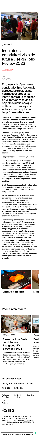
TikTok (30, 383)
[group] (16, 282)
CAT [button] (18, 4)
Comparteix (7, 70)
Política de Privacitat (5, 396)
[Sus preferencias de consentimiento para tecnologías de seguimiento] (35, 433)
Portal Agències (5, 402)
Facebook (19, 383)
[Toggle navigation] (35, 4)
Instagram (7, 383)
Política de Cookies (17, 396)
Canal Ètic (30, 395)
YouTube (6, 387)
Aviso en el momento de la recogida (18, 434)
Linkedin (18, 387)
